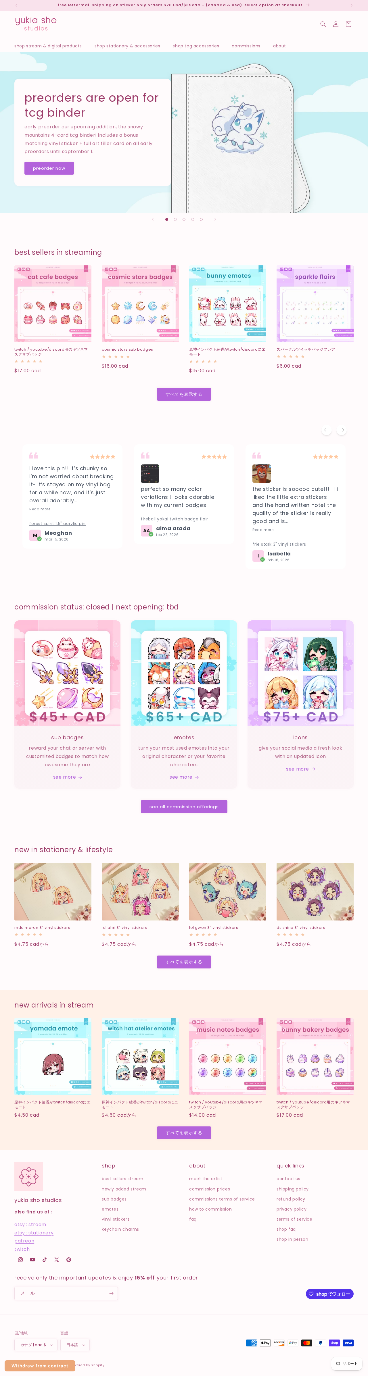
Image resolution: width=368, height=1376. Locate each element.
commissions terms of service (222, 1199)
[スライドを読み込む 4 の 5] (192, 219)
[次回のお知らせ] (351, 5)
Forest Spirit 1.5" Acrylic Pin (57, 523)
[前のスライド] (152, 219)
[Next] (341, 430)
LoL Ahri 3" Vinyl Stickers (124, 927)
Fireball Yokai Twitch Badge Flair (174, 519)
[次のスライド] (215, 219)
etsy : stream (30, 1224)
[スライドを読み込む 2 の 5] (175, 219)
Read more (39, 509)
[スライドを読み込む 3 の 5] (184, 219)
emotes (110, 1209)
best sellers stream (122, 1179)
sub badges (114, 1199)
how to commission (210, 1209)
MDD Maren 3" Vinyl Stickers (42, 927)
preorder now (49, 168)
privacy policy (291, 1209)
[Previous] (326, 430)
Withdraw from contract (40, 1366)
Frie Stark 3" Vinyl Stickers (279, 544)
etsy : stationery (33, 1233)
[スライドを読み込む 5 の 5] (201, 219)
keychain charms (120, 1229)
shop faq (286, 1229)
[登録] (111, 1293)
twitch (22, 1249)
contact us (288, 1179)
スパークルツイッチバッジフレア (306, 349)
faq (193, 1219)
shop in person (292, 1239)
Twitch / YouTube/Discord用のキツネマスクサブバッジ (51, 352)
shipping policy (293, 1189)
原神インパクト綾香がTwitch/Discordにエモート (227, 352)
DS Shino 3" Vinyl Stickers (301, 927)
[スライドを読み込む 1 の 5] (166, 219)
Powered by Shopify (87, 1365)
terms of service (295, 1219)
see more (64, 777)
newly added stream (124, 1189)
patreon (24, 1241)
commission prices (209, 1189)
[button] (51, 46)
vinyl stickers (115, 1219)
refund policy (291, 1199)
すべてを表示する (184, 394)
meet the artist (206, 1179)
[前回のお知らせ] (16, 5)
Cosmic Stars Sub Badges (127, 349)
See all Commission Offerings (184, 807)
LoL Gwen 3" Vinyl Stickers (213, 927)
